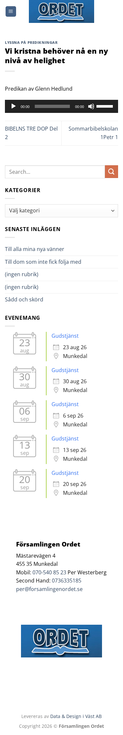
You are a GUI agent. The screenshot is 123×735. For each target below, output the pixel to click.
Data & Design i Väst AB (76, 716)
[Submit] (111, 171)
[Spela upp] (13, 106)
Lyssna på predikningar (31, 42)
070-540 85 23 (49, 572)
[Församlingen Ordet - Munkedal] (61, 11)
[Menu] (11, 11)
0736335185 (66, 580)
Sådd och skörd (24, 299)
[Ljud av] (91, 106)
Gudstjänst (65, 335)
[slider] (105, 106)
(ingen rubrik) (21, 274)
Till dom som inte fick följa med (43, 261)
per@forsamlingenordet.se (49, 589)
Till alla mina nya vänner (40, 249)
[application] (61, 106)
